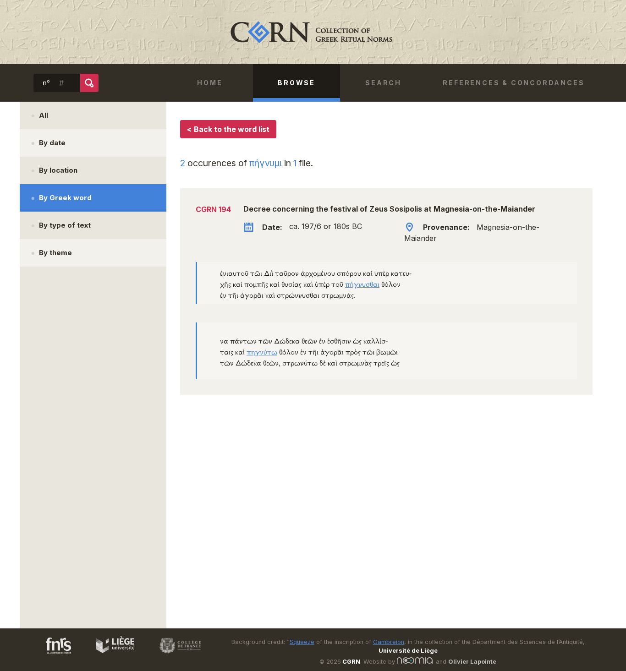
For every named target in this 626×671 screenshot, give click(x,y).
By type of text (65, 225)
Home (209, 83)
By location (58, 170)
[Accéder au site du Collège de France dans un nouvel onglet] (176, 655)
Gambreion (388, 641)
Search (383, 83)
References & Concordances (513, 83)
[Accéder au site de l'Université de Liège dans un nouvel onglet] (110, 655)
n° (46, 83)
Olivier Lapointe (472, 661)
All (43, 115)
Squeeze (302, 641)
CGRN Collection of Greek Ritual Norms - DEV (313, 32)
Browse (296, 83)
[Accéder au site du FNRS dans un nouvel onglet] (49, 655)
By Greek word (65, 197)
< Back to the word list (228, 129)
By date (52, 142)
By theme (55, 252)
